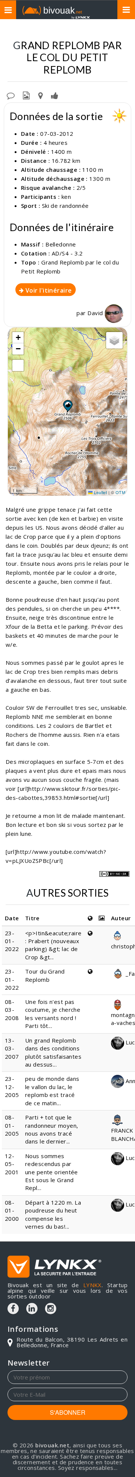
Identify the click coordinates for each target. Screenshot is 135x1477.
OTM (120, 492)
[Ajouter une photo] (26, 94)
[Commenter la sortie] (11, 94)
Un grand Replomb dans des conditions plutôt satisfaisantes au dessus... (53, 1052)
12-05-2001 (12, 1164)
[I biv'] (54, 94)
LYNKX (92, 1285)
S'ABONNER (68, 1412)
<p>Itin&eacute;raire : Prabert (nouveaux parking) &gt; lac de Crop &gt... (53, 945)
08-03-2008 (12, 1010)
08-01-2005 (12, 1125)
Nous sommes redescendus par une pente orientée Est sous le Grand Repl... (51, 1172)
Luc (129, 1042)
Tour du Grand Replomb (45, 975)
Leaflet (100, 492)
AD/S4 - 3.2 (67, 253)
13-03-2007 (12, 1048)
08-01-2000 (12, 1210)
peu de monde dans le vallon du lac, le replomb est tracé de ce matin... (52, 1090)
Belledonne (60, 244)
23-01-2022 (12, 941)
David (96, 313)
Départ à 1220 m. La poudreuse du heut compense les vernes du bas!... (53, 1214)
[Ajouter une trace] (40, 94)
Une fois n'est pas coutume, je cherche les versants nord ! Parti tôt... (53, 1013)
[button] (68, 406)
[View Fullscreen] (18, 365)
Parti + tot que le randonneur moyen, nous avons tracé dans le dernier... (51, 1129)
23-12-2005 (12, 1086)
